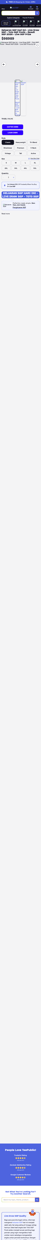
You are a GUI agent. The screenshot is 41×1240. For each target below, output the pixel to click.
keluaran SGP (17, 1222)
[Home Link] (14, 8)
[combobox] (18, 13)
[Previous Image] (4, 64)
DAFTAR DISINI (12, 127)
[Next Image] (37, 64)
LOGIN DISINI (13, 133)
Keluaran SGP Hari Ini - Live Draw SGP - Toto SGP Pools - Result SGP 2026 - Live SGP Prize (20, 194)
